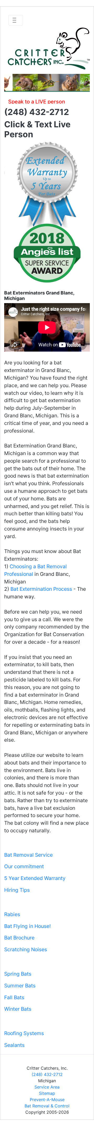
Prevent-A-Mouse (47, 1099)
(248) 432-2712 (47, 1074)
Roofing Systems (24, 1033)
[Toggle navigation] (15, 20)
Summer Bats (20, 985)
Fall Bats (14, 997)
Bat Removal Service (28, 855)
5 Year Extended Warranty (35, 878)
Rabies (12, 914)
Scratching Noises (25, 949)
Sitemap (47, 1093)
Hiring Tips (17, 890)
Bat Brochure (19, 937)
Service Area (47, 1087)
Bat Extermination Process (41, 589)
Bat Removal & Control (47, 1105)
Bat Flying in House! (27, 926)
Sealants (14, 1045)
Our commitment (24, 866)
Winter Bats (17, 1009)
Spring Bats (17, 974)
